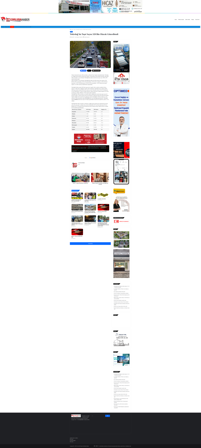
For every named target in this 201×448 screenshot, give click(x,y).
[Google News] (92, 158)
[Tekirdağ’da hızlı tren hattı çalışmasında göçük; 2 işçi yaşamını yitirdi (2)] (77, 218)
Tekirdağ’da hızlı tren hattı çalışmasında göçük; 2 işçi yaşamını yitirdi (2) (77, 223)
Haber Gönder (187, 19)
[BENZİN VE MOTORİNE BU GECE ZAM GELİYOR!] (77, 196)
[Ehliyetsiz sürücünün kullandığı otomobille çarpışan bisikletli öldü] (90, 207)
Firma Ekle (197, 19)
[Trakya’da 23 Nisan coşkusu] (103, 207)
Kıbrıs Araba (71, 441)
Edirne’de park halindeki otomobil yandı (120, 300)
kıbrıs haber (71, 439)
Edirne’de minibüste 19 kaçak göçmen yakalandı (121, 293)
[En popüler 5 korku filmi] (103, 195)
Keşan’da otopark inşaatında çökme (77, 211)
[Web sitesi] (79, 164)
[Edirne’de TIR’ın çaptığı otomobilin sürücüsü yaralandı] (90, 218)
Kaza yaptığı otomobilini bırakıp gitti (119, 291)
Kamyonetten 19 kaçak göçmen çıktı (20, 26)
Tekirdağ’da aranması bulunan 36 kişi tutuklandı (121, 389)
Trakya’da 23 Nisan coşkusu (102, 211)
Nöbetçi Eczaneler (181, 19)
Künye (176, 19)
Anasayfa (72, 29)
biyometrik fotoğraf (72, 440)
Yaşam (75, 29)
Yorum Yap (90, 243)
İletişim (192, 19)
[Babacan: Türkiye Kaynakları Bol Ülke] (77, 232)
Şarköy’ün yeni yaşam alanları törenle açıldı (120, 306)
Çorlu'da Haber (81, 162)
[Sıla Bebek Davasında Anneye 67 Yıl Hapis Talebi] (90, 196)
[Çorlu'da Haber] (15, 20)
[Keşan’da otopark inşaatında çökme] (77, 207)
